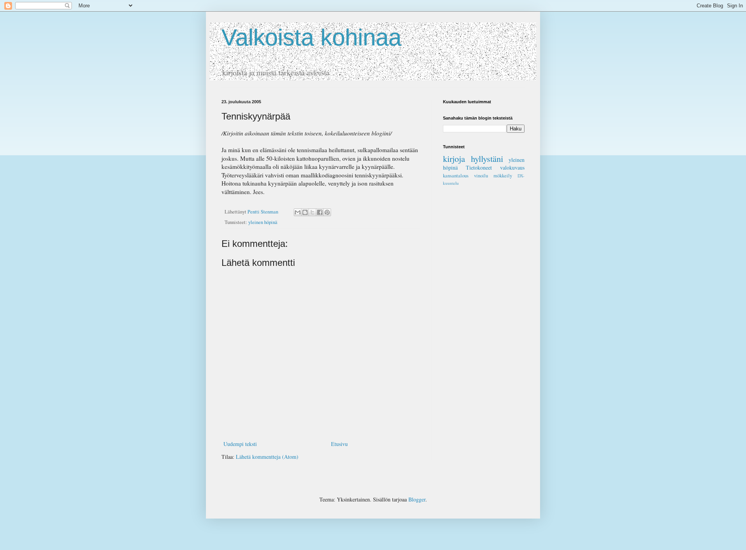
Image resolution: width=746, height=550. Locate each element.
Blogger (416, 499)
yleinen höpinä (262, 222)
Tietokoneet (479, 167)
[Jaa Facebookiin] (320, 212)
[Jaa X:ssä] (312, 212)
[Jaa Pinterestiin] (327, 212)
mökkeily (502, 175)
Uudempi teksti (240, 444)
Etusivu (339, 444)
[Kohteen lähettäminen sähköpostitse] (298, 212)
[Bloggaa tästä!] (305, 212)
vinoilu (481, 175)
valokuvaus (512, 167)
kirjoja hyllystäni (473, 158)
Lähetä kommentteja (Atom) (267, 456)
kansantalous (456, 175)
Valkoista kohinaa (311, 37)
